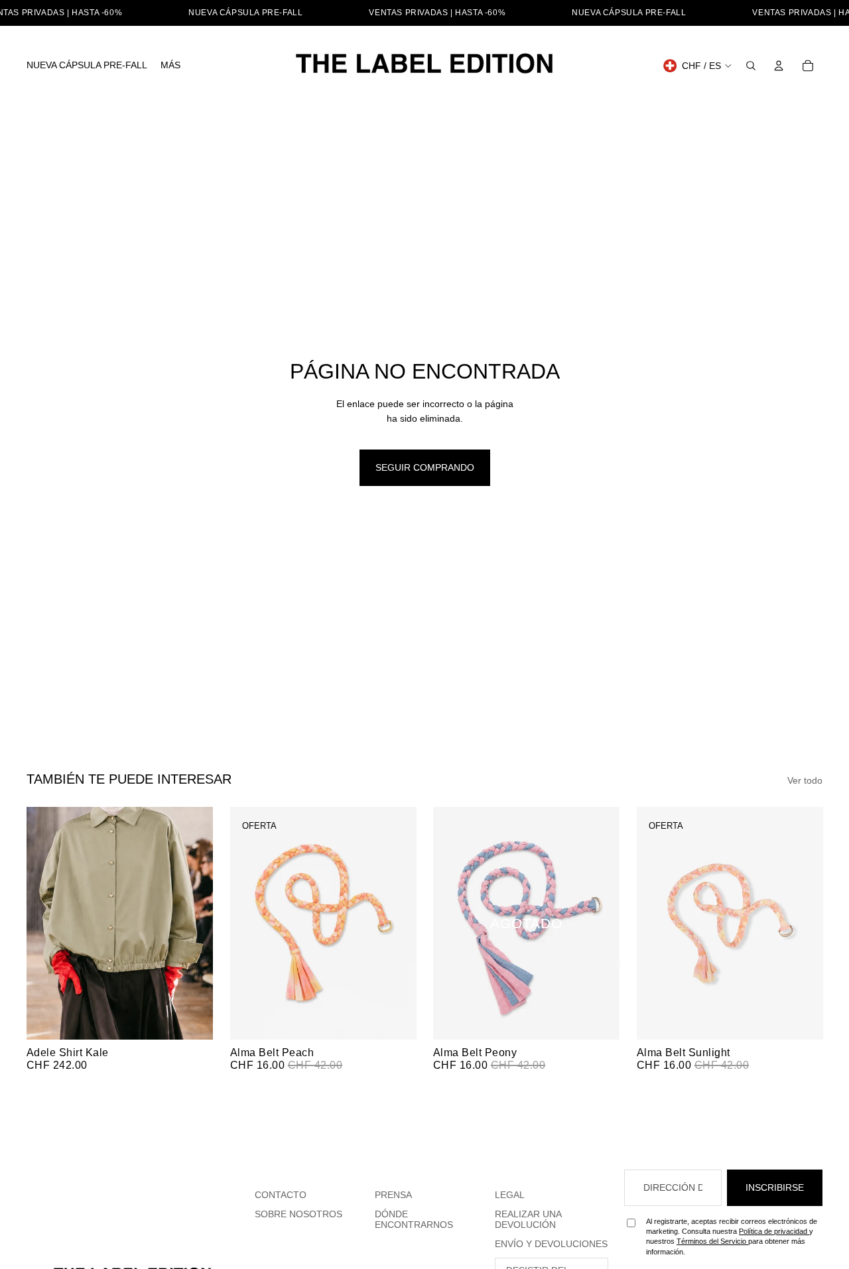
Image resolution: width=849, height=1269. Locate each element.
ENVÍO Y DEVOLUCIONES (551, 1244)
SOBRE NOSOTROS (298, 1214)
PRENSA (393, 1194)
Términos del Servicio (712, 1241)
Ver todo (804, 780)
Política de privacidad (774, 1231)
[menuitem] (87, 65)
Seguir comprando (424, 467)
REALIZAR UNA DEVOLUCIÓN (528, 1220)
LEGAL (510, 1194)
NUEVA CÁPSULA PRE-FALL (245, 12)
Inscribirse (775, 1187)
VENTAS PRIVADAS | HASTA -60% (437, 12)
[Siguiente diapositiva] (193, 922)
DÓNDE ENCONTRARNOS (414, 1220)
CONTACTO (280, 1194)
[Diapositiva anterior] (46, 922)
